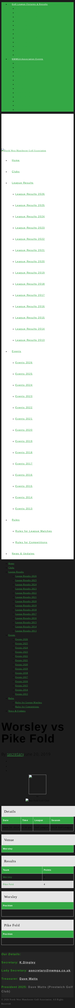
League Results (22, 182)
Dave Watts (29, 978)
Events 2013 (24, 508)
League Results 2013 (30, 340)
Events (16, 351)
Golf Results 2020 (26, 33)
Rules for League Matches (33, 531)
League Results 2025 (30, 205)
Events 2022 (23, 80)
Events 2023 (23, 76)
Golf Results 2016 (26, 50)
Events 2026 (23, 63)
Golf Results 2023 (26, 21)
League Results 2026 (30, 194)
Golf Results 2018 (26, 42)
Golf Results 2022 (26, 25)
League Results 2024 (30, 216)
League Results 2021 (30, 250)
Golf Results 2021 (26, 29)
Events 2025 (23, 67)
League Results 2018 (30, 283)
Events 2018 (23, 97)
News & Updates (23, 553)
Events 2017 (23, 101)
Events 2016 (23, 105)
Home (16, 160)
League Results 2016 (30, 306)
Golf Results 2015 (26, 55)
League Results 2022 (30, 239)
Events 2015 (23, 109)
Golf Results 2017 (26, 46)
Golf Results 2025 (26, 12)
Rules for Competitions (31, 542)
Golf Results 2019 (26, 38)
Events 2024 (23, 71)
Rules (16, 519)
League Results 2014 (30, 328)
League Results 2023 (30, 227)
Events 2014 (24, 497)
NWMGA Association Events (27, 59)
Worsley (7, 877)
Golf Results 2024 (26, 17)
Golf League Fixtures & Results (30, 4)
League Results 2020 (30, 261)
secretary (15, 754)
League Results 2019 (30, 272)
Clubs (16, 171)
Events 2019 (23, 92)
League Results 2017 (30, 295)
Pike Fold (8, 884)
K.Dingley (28, 962)
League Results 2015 (30, 317)
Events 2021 (23, 84)
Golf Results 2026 (26, 8)
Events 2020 (23, 88)
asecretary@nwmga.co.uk (50, 970)
